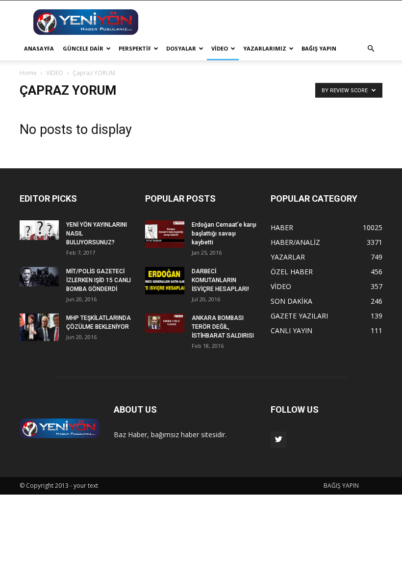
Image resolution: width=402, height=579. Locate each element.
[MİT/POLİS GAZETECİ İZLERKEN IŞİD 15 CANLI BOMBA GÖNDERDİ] (39, 277)
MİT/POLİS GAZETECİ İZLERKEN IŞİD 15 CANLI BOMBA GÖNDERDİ (98, 280)
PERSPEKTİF (135, 48)
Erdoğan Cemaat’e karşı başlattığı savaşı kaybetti (224, 233)
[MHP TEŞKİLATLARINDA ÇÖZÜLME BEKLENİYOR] (39, 327)
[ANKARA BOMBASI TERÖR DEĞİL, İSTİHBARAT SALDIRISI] (164, 323)
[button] (370, 48)
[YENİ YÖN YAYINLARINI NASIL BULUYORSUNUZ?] (39, 230)
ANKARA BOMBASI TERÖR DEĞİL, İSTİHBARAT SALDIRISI (223, 327)
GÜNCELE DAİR (83, 48)
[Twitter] (278, 439)
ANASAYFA (39, 48)
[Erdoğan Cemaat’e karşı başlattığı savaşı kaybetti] (164, 234)
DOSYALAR (181, 48)
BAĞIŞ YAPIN (319, 48)
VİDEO (219, 48)
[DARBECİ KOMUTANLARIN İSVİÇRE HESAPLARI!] (164, 280)
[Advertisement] (267, 22)
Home (28, 73)
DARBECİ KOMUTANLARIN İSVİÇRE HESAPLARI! (220, 280)
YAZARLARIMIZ (264, 48)
